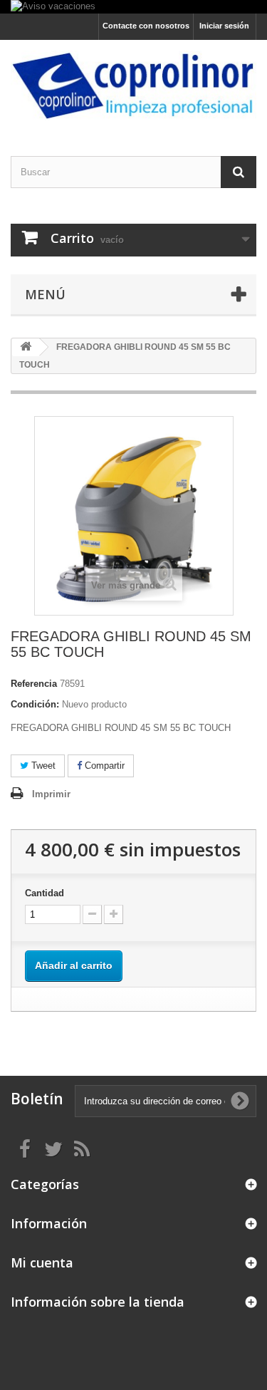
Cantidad (44, 893)
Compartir (103, 765)
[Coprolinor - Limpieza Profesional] (133, 85)
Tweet (42, 765)
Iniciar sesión (224, 25)
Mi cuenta (42, 1262)
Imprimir (51, 794)
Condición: (35, 704)
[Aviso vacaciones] (133, 7)
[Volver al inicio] (25, 347)
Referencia (34, 683)
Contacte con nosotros (146, 25)
